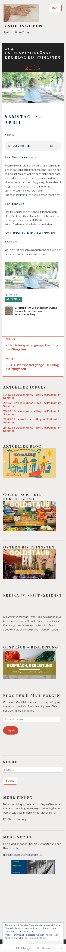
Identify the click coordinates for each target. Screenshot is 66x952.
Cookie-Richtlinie (37, 938)
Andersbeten (23, 25)
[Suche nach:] (33, 771)
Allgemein (13, 299)
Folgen (11, 730)
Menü (55, 8)
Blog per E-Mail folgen (31, 695)
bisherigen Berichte (29, 854)
